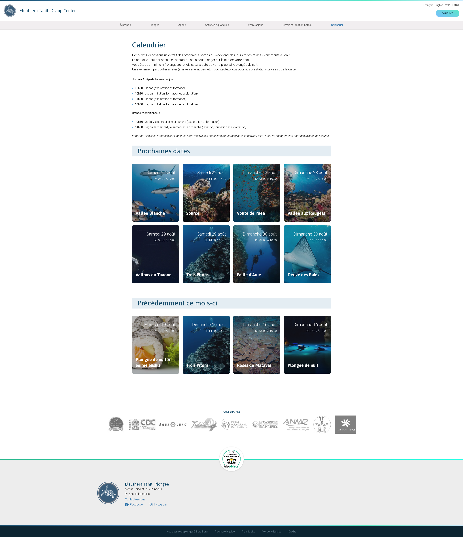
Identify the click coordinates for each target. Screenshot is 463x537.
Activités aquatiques (217, 25)
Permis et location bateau (297, 25)
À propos (125, 25)
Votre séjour (255, 25)
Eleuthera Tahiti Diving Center (48, 10)
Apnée (182, 25)
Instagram (160, 504)
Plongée (154, 25)
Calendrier (337, 25)
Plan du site (248, 531)
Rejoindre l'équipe (225, 531)
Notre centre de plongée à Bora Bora (187, 531)
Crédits (292, 531)
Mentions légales (271, 531)
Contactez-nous (135, 499)
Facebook (136, 504)
